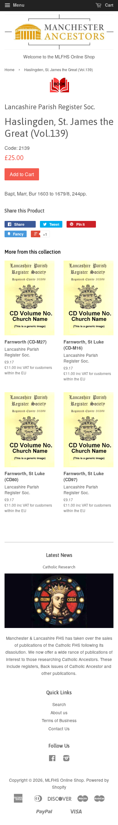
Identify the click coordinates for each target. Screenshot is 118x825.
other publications (58, 673)
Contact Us (59, 728)
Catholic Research (59, 566)
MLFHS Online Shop (64, 780)
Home (10, 69)
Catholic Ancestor (86, 666)
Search (59, 704)
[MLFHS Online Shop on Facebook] (52, 759)
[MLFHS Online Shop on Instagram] (66, 759)
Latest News (59, 555)
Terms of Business (59, 720)
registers (29, 666)
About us (59, 712)
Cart (108, 5)
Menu (18, 5)
